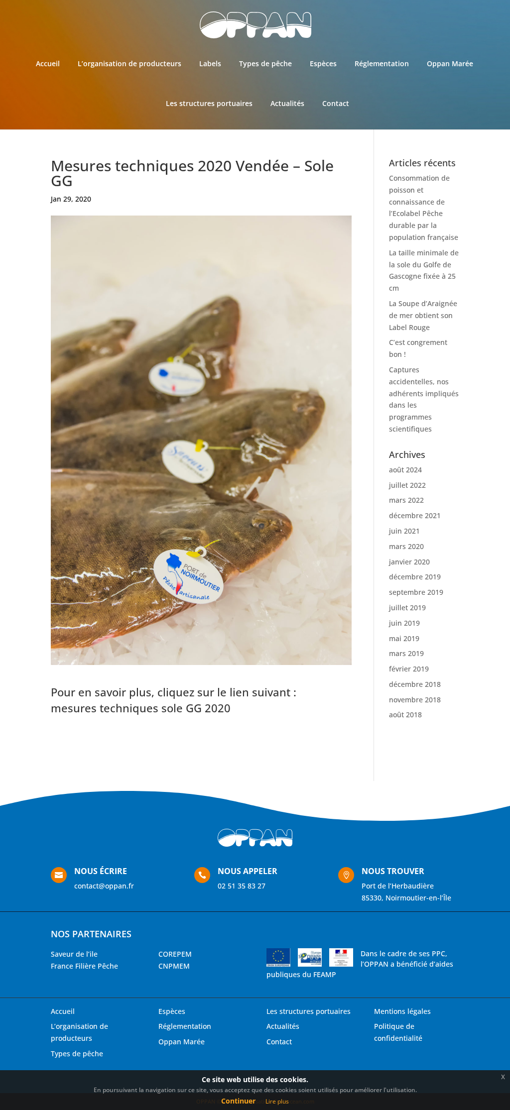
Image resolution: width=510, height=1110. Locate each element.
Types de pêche (265, 63)
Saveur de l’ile (74, 954)
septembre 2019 (416, 592)
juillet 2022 (407, 485)
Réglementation (382, 63)
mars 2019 (406, 653)
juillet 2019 (407, 607)
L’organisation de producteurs (129, 63)
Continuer (238, 1101)
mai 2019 (404, 638)
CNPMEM (174, 966)
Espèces (323, 63)
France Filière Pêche (84, 966)
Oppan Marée (450, 63)
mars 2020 (406, 546)
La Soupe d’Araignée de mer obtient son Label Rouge (423, 315)
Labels (210, 63)
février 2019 (409, 668)
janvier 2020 (409, 561)
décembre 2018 (415, 684)
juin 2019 (404, 623)
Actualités (287, 103)
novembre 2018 (415, 699)
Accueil (48, 63)
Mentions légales (402, 1011)
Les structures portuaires (209, 103)
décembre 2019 (415, 576)
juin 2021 (404, 531)
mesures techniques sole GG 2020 (141, 707)
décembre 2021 (415, 515)
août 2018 (405, 714)
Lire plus (277, 1101)
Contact (335, 103)
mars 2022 (406, 500)
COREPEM (175, 954)
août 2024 (405, 469)
